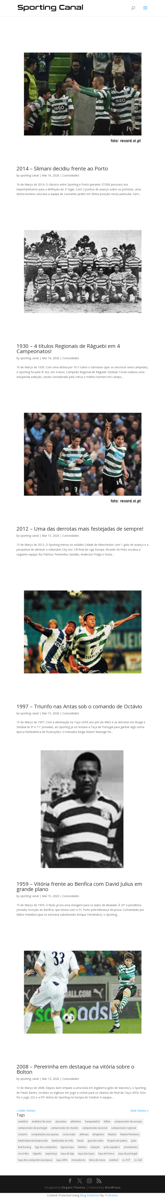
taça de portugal (127, 1153)
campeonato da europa (128, 1121)
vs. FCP (126, 1160)
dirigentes (98, 1134)
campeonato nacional (94, 1128)
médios (82, 1147)
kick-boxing (24, 1147)
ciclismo (22, 1134)
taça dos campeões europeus (35, 1160)
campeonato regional (123, 1128)
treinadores (78, 1160)
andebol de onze (41, 1121)
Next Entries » (139, 1110)
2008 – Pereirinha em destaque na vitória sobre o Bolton (75, 1069)
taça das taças (86, 1153)
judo (133, 1140)
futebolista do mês (62, 1140)
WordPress (113, 1187)
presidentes (131, 1147)
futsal (80, 1140)
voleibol (113, 1160)
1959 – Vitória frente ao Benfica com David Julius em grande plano (79, 886)
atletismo (75, 1121)
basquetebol (92, 1121)
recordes (23, 1153)
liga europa (67, 1147)
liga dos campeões (46, 1147)
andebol (23, 1121)
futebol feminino (129, 1134)
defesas (84, 1134)
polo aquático (112, 1147)
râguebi (37, 1153)
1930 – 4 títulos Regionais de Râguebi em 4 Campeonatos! (68, 348)
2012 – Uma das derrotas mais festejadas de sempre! (79, 528)
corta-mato (69, 1134)
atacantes (60, 1121)
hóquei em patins (117, 1140)
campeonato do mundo (64, 1128)
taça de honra (106, 1153)
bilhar (107, 1121)
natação (95, 1147)
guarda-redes (95, 1140)
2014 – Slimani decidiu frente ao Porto (62, 168)
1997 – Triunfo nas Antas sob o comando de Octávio (79, 706)
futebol (112, 1134)
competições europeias (45, 1134)
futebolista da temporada (33, 1140)
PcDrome (111, 1195)
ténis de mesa (97, 1160)
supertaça (51, 1153)
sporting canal (29, 175)
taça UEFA (62, 1160)
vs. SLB (138, 1160)
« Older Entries (25, 1110)
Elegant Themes (73, 1187)
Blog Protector (89, 1195)
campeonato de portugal (32, 1128)
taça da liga (67, 1153)
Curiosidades (70, 175)
